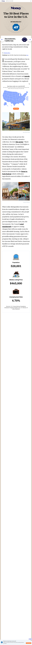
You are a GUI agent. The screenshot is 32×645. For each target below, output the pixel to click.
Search (31, 1)
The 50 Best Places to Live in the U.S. (16, 15)
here (27, 55)
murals (27, 76)
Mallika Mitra (7, 52)
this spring (19, 142)
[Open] (1, 1)
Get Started (16, 108)
